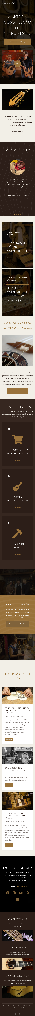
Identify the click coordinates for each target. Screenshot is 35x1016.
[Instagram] (14, 893)
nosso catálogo (17, 976)
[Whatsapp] (27, 893)
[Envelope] (17, 899)
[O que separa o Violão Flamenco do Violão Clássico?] (17, 801)
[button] (14, 214)
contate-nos (17, 947)
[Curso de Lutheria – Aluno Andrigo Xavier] (17, 755)
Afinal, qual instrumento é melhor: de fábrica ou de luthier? (17, 710)
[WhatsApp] (15, 1014)
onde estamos (17, 919)
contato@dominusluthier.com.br (19, 955)
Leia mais (9, 739)
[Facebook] (7, 893)
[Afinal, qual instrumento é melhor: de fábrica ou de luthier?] (17, 695)
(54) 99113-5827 (22, 886)
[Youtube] (21, 893)
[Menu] (32, 3)
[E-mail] (19, 1014)
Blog (22, 716)
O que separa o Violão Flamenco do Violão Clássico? (15, 815)
